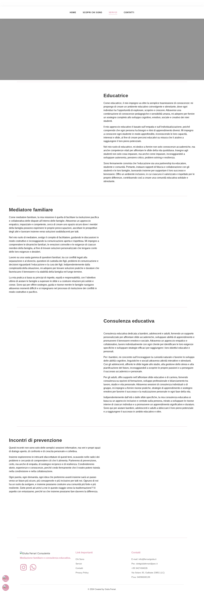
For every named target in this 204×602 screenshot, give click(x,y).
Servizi (113, 12)
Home (73, 12)
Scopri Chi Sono (92, 12)
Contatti (129, 12)
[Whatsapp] (33, 567)
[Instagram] (23, 567)
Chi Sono (80, 559)
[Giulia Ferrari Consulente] (35, 553)
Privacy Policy (82, 572)
